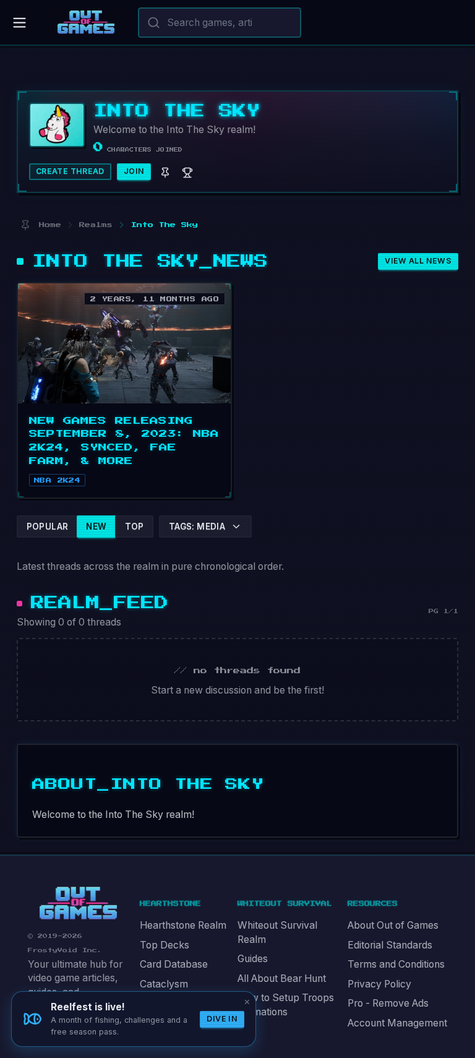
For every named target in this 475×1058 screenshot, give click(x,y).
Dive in (222, 1018)
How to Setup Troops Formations (286, 1005)
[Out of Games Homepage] (78, 903)
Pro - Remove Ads (388, 1003)
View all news (418, 260)
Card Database (174, 964)
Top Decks (164, 945)
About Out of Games (393, 925)
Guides (253, 959)
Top (134, 526)
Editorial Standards (390, 945)
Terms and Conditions (396, 964)
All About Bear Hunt (282, 978)
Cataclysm (164, 984)
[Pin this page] (25, 225)
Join (134, 171)
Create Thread (70, 171)
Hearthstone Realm (183, 925)
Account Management (397, 1023)
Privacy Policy (379, 984)
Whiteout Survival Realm (277, 932)
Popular (48, 526)
